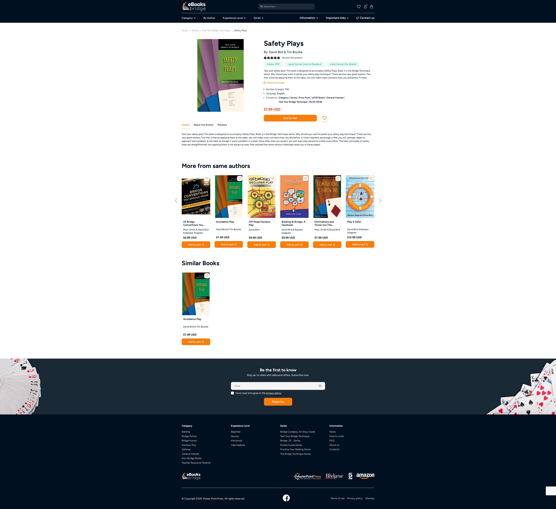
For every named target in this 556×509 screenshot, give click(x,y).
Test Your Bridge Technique (293, 101)
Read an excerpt (275, 82)
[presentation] (176, 200)
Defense (186, 449)
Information (307, 17)
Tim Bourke (294, 52)
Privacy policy (355, 498)
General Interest (334, 97)
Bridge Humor (189, 440)
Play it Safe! (354, 221)
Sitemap (369, 498)
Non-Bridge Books (192, 458)
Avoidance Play (225, 221)
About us (334, 445)
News (332, 431)
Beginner (235, 431)
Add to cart (194, 244)
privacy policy (273, 393)
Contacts (334, 449)
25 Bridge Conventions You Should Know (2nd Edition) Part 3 (194, 223)
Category (187, 17)
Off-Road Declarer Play (259, 223)
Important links (336, 17)
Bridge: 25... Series (290, 440)
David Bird (276, 52)
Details (186, 124)
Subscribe (278, 401)
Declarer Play (189, 445)
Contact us (366, 17)
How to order (336, 436)
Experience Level (233, 17)
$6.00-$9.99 (315, 101)
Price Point (304, 97)
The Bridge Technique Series (295, 453)
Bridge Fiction (189, 436)
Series (257, 17)
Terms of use (337, 498)
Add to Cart (290, 118)
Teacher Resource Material (196, 462)
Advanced (236, 440)
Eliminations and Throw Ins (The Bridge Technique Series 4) (324, 223)
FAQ (331, 440)
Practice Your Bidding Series (295, 449)
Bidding (186, 431)
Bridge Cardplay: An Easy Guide (297, 431)
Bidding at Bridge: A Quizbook (294, 223)
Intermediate (238, 445)
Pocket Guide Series (291, 445)
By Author (209, 17)
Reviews (222, 124)
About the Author (204, 124)
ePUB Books (318, 97)
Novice (235, 436)
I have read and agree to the (258, 393)
